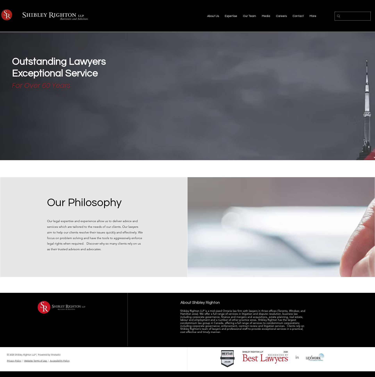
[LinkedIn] (297, 357)
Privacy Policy (14, 360)
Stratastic (56, 354)
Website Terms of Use (35, 360)
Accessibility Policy (60, 360)
